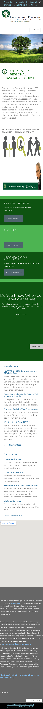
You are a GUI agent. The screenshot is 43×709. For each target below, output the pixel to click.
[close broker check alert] (40, 2)
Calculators (10, 454)
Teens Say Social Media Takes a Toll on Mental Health (21, 395)
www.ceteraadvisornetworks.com (16, 644)
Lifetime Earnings (12, 501)
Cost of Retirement (13, 459)
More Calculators (13, 515)
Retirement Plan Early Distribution (21, 485)
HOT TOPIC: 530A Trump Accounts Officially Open (20, 372)
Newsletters (11, 366)
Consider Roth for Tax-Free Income (21, 409)
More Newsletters (13, 445)
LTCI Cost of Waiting (14, 472)
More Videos (21, 314)
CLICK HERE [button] (12, 272)
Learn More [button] (12, 219)
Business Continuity (9, 675)
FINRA (13, 603)
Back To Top (33, 700)
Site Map (4, 692)
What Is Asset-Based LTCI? (17, 422)
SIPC (19, 603)
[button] (35, 30)
